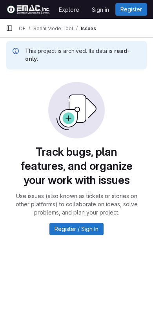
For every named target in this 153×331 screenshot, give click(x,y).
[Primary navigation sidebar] (9, 28)
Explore (69, 9)
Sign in (100, 9)
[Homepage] (28, 9)
